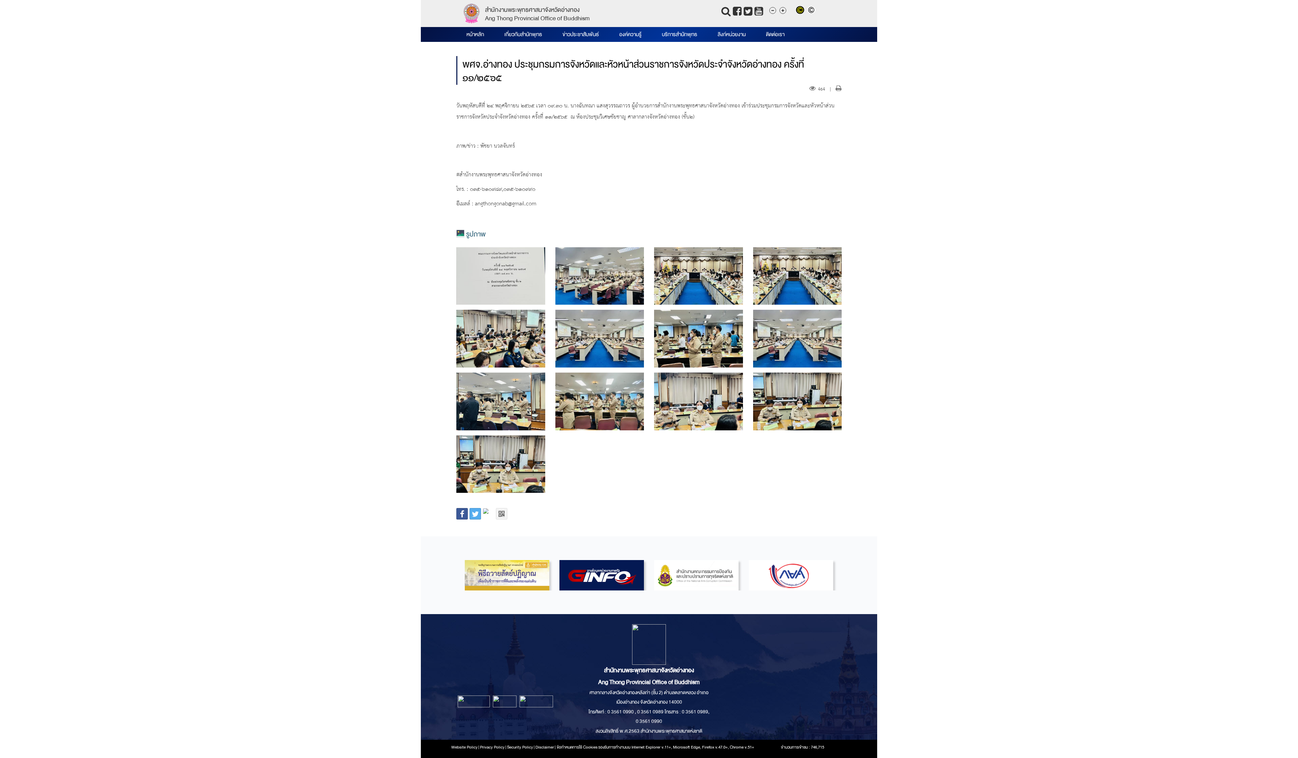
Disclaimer (545, 747)
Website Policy (464, 747)
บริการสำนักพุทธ (679, 34)
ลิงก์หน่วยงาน (732, 34)
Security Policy (520, 747)
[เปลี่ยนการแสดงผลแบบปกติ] (812, 10)
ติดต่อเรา (775, 34)
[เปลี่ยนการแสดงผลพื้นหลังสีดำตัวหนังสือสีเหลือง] (801, 10)
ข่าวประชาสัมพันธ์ (580, 34)
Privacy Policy (492, 747)
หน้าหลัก (475, 34)
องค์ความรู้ (630, 34)
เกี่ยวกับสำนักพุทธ (523, 34)
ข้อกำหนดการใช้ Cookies (577, 747)
